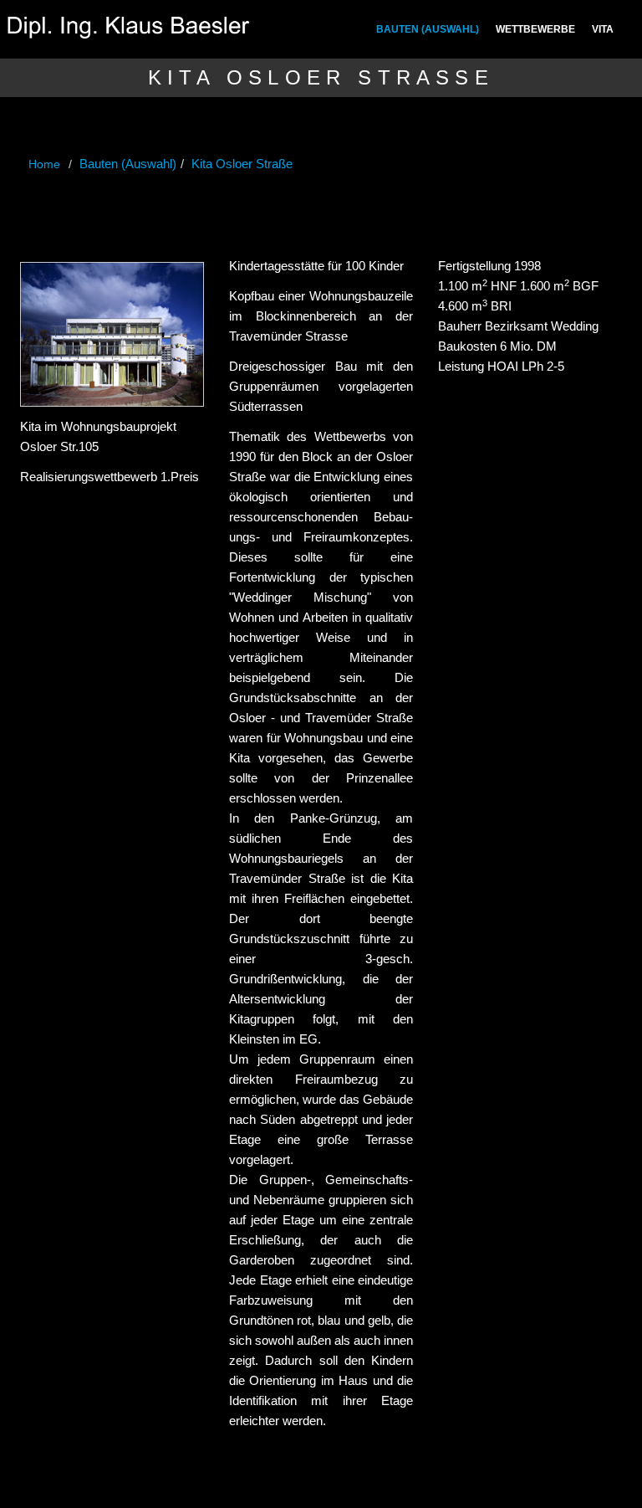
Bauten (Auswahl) (427, 29)
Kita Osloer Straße (242, 163)
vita (603, 29)
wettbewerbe (535, 29)
